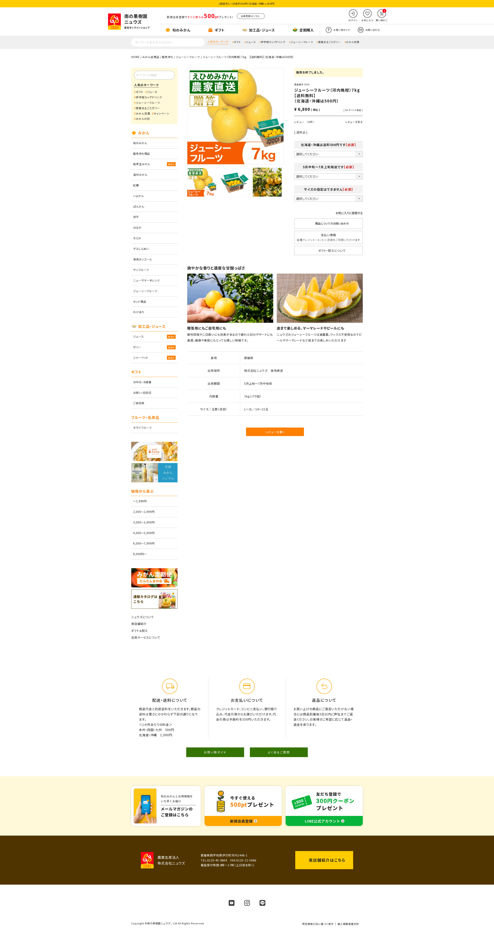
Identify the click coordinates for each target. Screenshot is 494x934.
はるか (137, 227)
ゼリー (137, 347)
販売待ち (167, 57)
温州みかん (140, 175)
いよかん (138, 196)
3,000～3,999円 (144, 522)
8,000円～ (140, 554)
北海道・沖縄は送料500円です (328, 144)
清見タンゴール (142, 259)
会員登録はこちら (250, 16)
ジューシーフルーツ (302, 42)
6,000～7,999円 (144, 543)
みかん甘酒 (352, 42)
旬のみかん (140, 143)
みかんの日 (143, 119)
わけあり (138, 312)
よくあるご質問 (279, 752)
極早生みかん (141, 164)
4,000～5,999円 (144, 533)
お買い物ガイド (215, 752)
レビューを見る (354, 122)
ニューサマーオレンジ (146, 280)
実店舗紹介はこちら (327, 860)
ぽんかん (138, 206)
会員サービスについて (145, 637)
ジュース (251, 42)
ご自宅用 (138, 403)
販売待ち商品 (141, 154)
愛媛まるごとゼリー (329, 42)
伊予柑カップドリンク (273, 42)
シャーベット (140, 357)
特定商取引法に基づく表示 (318, 924)
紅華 (136, 185)
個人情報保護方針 (348, 924)
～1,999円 (140, 501)
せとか (137, 238)
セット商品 (139, 301)
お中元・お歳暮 (142, 382)
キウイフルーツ (142, 427)
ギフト (237, 42)
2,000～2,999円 (144, 512)
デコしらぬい (141, 249)
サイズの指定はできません (328, 189)
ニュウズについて (142, 617)
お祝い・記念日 (142, 393)
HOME (135, 57)
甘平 (136, 217)
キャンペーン (161, 113)
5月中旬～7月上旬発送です (328, 167)
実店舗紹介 (139, 624)
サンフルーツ (141, 270)
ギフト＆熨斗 (139, 631)
